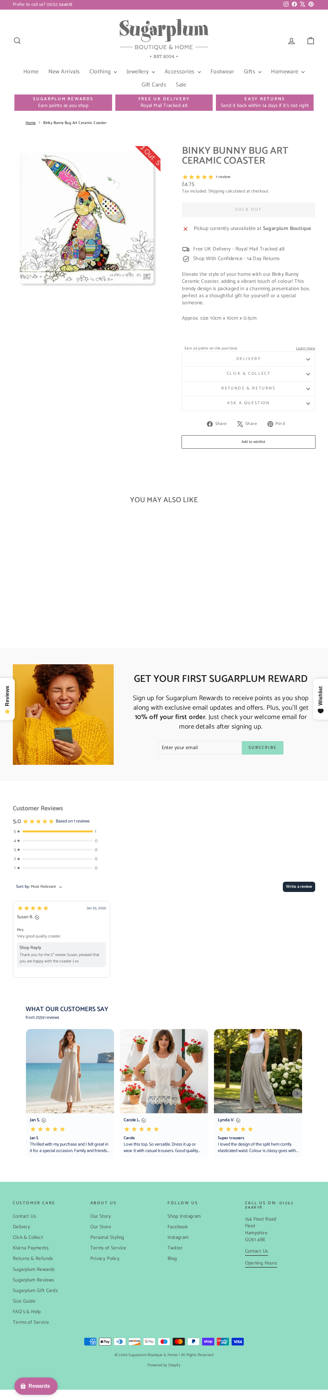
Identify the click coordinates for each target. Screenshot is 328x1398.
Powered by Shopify (164, 1365)
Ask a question (248, 403)
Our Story (100, 1216)
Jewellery (138, 72)
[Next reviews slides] (297, 1093)
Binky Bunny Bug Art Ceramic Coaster (75, 123)
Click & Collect (249, 373)
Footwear (222, 72)
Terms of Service (31, 1322)
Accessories (180, 72)
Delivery (248, 359)
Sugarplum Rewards (34, 1269)
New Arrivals (64, 72)
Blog (172, 1259)
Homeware (285, 72)
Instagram (178, 1237)
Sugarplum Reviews (33, 1280)
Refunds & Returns (248, 388)
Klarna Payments (30, 1248)
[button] (61, 939)
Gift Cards (154, 85)
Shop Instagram (184, 1216)
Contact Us (24, 1216)
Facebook (178, 1227)
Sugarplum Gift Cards (35, 1291)
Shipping (216, 191)
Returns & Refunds (33, 1259)
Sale (181, 85)
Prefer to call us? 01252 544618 (42, 4)
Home (31, 72)
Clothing (100, 72)
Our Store (100, 1227)
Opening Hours (261, 1263)
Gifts (250, 72)
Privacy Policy (105, 1259)
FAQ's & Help (27, 1312)
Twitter (175, 1248)
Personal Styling (107, 1237)
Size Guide (24, 1301)
